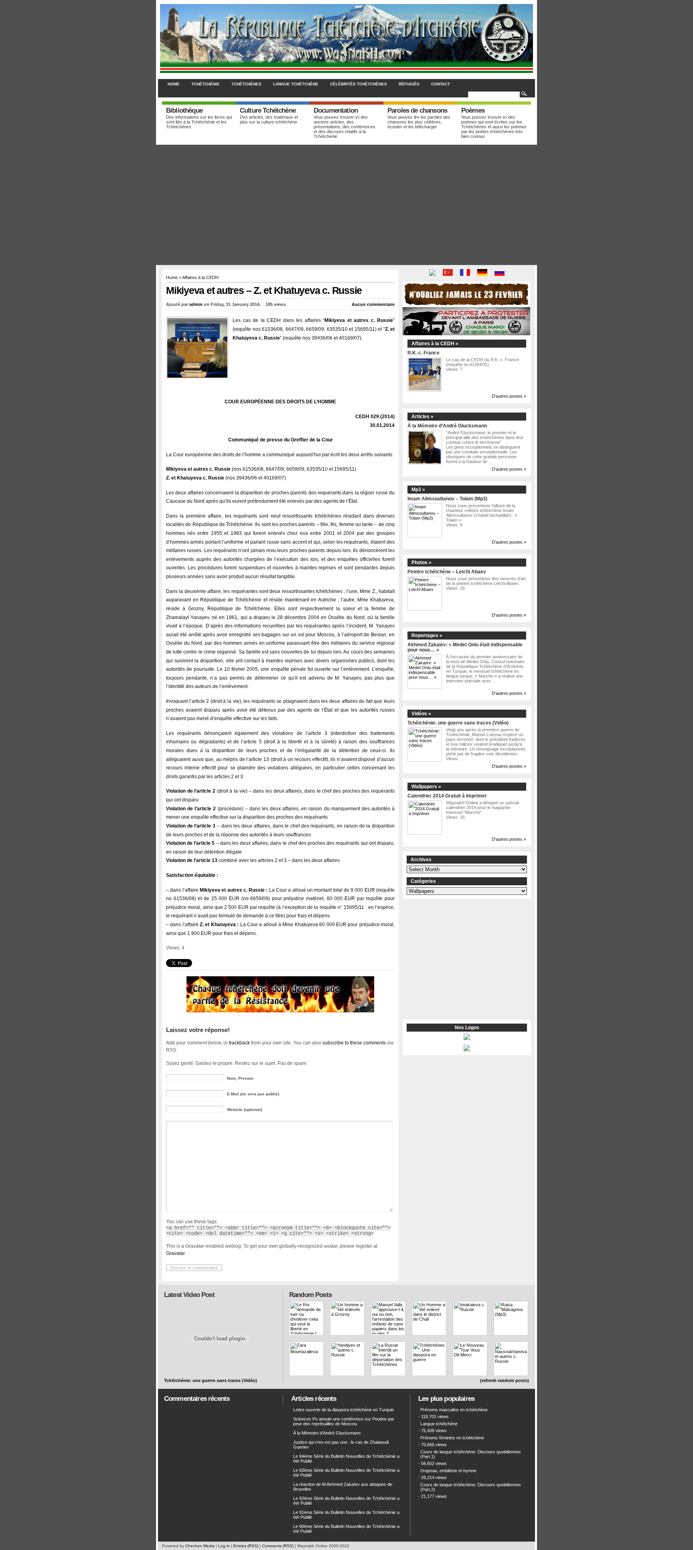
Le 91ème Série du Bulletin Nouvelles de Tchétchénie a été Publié (346, 1515)
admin (196, 304)
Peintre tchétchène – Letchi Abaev (446, 571)
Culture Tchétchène (268, 110)
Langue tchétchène (295, 84)
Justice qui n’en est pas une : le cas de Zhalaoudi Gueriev (341, 1444)
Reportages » (426, 635)
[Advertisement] (346, 205)
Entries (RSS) (245, 1546)
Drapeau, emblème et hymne (448, 1470)
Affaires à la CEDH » (434, 343)
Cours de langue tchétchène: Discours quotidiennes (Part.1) (470, 1454)
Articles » (422, 416)
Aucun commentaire (373, 304)
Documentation (336, 110)
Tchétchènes (246, 84)
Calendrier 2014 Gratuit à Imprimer (447, 795)
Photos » (421, 562)
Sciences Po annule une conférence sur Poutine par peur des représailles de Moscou (343, 1421)
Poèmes (472, 110)
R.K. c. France (423, 352)
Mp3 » (418, 489)
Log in (224, 1546)
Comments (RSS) (278, 1546)
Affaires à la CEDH (200, 277)
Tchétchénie (205, 84)
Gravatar (175, 1253)
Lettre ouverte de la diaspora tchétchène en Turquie (343, 1409)
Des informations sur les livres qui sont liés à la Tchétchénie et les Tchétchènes (199, 122)
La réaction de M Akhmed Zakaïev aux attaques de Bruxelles (342, 1486)
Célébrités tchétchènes (358, 84)
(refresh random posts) (504, 1380)
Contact (440, 84)
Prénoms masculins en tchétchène (454, 1409)
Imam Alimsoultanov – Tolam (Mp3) (447, 498)
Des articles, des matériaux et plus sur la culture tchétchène (269, 119)
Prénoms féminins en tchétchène (452, 1437)
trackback (239, 1042)
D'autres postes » (509, 396)
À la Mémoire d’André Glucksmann (447, 425)
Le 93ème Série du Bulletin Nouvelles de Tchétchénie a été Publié (346, 1472)
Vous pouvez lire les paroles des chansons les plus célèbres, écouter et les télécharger (418, 122)
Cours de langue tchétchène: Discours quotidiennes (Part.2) (470, 1487)
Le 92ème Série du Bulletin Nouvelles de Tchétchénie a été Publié (346, 1500)
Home (174, 84)
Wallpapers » (426, 786)
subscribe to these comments (354, 1042)
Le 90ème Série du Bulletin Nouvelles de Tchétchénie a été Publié (346, 1529)
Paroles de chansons (417, 110)
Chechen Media (200, 1546)
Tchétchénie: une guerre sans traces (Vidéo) (458, 722)
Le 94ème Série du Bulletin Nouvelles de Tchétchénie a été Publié (346, 1458)
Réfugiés (409, 84)
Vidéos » (421, 713)
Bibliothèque (184, 110)
